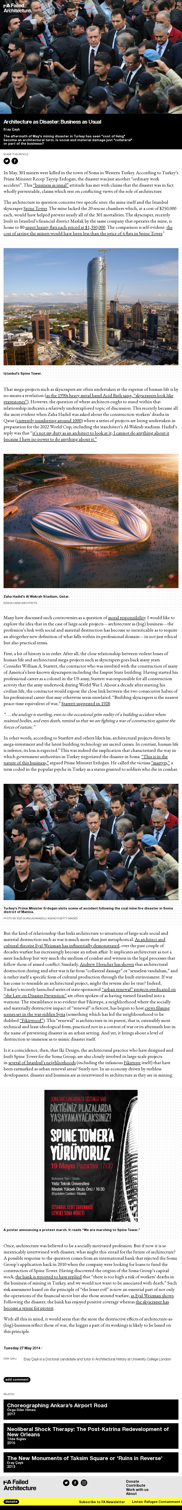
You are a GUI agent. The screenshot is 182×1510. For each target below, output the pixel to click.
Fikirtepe (132, 1062)
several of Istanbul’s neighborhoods (42, 1062)
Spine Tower (35, 208)
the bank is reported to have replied (48, 1276)
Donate (132, 1481)
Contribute (135, 1485)
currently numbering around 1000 (49, 420)
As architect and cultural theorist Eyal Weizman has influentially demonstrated (84, 942)
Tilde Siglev (16, 1439)
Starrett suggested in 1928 (85, 703)
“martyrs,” (160, 762)
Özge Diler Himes (21, 1410)
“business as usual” (51, 185)
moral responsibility (126, 617)
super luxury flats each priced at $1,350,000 (65, 227)
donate (11, 1501)
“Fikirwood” (31, 1020)
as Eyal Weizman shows (152, 1295)
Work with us (137, 1490)
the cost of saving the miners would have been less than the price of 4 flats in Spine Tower (88, 230)
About (131, 1494)
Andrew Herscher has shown (107, 964)
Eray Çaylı (12, 129)
